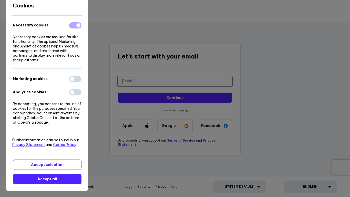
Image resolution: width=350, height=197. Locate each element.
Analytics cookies (29, 92)
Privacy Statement (28, 144)
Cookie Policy (64, 144)
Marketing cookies (30, 78)
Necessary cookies (31, 25)
